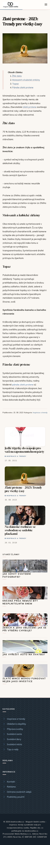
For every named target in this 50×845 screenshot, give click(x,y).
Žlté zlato (17, 76)
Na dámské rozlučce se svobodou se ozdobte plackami (20, 530)
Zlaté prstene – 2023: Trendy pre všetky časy (23, 489)
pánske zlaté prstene (22, 384)
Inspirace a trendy (40, 412)
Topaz (15, 83)
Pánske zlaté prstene (22, 87)
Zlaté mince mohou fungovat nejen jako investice (24, 680)
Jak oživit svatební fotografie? (17, 575)
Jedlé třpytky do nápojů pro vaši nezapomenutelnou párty (24, 449)
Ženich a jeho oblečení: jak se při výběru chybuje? (25, 629)
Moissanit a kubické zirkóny (26, 79)
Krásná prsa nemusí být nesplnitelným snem (20, 602)
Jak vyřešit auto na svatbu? (24, 654)
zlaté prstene (29, 107)
